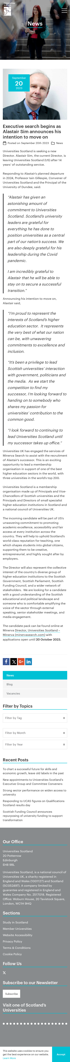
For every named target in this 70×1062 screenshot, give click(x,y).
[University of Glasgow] (21, 1027)
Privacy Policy (12, 941)
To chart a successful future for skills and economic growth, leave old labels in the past (33, 771)
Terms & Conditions (17, 948)
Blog (10, 684)
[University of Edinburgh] (14, 1027)
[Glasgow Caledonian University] (25, 1027)
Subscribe (11, 994)
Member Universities (17, 929)
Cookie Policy (12, 954)
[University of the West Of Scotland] (66, 1027)
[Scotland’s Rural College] (52, 1027)
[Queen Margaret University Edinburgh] (42, 1027)
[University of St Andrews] (56, 1027)
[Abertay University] (4, 1027)
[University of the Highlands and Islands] (35, 1027)
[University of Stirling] (59, 1027)
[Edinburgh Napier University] (17, 1027)
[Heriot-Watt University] (31, 1027)
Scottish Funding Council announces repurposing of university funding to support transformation (33, 816)
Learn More (9, 1058)
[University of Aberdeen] (7, 1027)
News (59, 143)
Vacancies (13, 693)
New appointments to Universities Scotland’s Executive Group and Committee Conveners (33, 782)
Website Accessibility (17, 935)
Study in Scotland (15, 922)
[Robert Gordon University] (45, 1027)
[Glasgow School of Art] (28, 1027)
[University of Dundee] (11, 1027)
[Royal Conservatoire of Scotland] (49, 1027)
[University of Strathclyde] (63, 1027)
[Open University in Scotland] (38, 1027)
